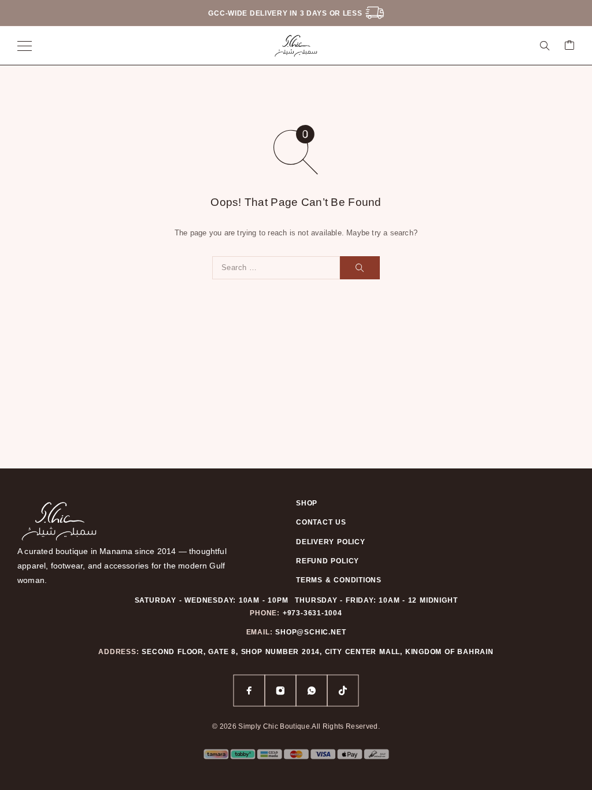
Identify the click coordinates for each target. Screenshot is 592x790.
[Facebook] (249, 690)
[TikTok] (342, 690)
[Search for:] (276, 267)
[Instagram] (280, 690)
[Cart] (569, 46)
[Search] (544, 45)
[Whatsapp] (311, 690)
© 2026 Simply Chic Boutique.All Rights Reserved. (296, 726)
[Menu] (24, 45)
